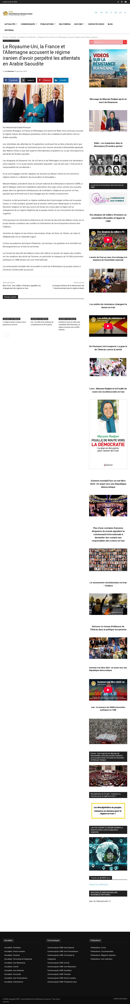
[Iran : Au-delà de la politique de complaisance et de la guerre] (43, 311)
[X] (122, 2)
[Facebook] (118, 2)
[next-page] (8, 335)
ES (120, 12)
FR (102, 12)
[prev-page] (4, 335)
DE (106, 12)
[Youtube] (125, 2)
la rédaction (9, 71)
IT (111, 12)
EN (96, 12)
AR (116, 12)
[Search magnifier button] (125, 42)
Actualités (13, 37)
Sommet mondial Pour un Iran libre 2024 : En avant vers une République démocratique (108, 483)
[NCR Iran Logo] (18, 13)
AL (125, 12)
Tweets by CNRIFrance (98, 884)
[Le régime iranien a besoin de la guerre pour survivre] (15, 311)
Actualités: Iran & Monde (27, 37)
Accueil (5, 37)
